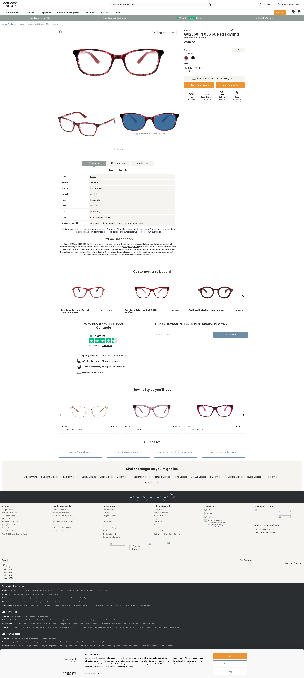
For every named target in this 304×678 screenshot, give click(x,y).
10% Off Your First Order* (60, 510)
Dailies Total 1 (47, 606)
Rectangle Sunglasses (96, 646)
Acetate (94, 194)
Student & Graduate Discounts (63, 519)
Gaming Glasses (235, 477)
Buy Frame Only (230, 85)
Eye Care (105, 12)
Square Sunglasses (113, 646)
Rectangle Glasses (81, 620)
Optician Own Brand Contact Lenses (167, 534)
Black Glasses (123, 477)
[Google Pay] (285, 517)
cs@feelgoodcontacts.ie (216, 517)
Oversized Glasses (92, 624)
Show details (90, 673)
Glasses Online (30, 477)
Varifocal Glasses (162, 477)
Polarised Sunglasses (35, 642)
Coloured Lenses (52, 594)
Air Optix (55, 602)
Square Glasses (254, 477)
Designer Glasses (142, 477)
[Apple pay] (285, 512)
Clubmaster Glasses (113, 620)
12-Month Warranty (265, 18)
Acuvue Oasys (36, 606)
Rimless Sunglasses (67, 642)
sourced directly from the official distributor (111, 229)
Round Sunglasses (65, 646)
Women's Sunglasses (33, 638)
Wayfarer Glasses (97, 620)
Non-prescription (136, 223)
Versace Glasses (273, 477)
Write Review (230, 334)
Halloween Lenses (70, 598)
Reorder (280, 12)
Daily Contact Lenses (16, 590)
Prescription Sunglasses (68, 12)
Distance (94, 223)
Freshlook (47, 602)
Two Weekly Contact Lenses (75, 590)
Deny (230, 672)
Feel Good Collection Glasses (20, 627)
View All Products (145, 606)
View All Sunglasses (167, 646)
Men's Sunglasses (17, 638)
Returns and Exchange (162, 516)
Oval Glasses (54, 620)
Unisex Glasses (43, 616)
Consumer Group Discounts (62, 522)
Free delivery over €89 (39, 18)
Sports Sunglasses (51, 642)
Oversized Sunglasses (100, 642)
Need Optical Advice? (292, 4)
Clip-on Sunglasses (83, 642)
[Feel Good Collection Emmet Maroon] (216, 278)
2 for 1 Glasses (108, 522)
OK (230, 656)
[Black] (193, 58)
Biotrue (74, 602)
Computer (122, 223)
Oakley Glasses (89, 477)
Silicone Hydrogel (84, 598)
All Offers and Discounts (61, 531)
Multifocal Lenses (38, 594)
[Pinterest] (165, 498)
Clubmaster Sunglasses (150, 646)
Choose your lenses (199, 85)
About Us (157, 528)
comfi (12, 602)
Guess (93, 176)
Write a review (200, 37)
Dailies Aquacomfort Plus (63, 606)
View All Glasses (148, 624)
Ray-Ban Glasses (70, 477)
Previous (158, 335)
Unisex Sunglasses (49, 638)
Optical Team (159, 525)
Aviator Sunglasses (16, 646)
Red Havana (96, 188)
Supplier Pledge (7, 528)
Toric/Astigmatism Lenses (21, 594)
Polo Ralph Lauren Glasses (84, 627)
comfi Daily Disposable (20, 606)
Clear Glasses (106, 477)
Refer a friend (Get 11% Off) (61, 528)
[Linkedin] (159, 498)
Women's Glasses (29, 616)
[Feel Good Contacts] (9, 4)
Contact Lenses (12, 12)
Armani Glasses (152, 482)
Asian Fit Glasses (134, 624)
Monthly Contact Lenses (34, 590)
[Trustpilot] (117, 545)
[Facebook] (131, 498)
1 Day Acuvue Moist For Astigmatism (101, 606)
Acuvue (18, 602)
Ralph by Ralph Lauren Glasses (124, 627)
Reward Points (57, 525)
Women (94, 182)
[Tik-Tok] (172, 495)
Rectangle (95, 200)
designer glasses (131, 246)
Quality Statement (8, 525)
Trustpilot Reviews (8, 510)
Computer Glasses (34, 624)
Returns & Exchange (237, 99)
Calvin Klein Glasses (160, 627)
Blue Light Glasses (49, 477)
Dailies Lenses (28, 602)
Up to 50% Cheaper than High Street (14, 534)
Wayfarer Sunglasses (49, 646)
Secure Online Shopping (10, 531)
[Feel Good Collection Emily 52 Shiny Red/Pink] (152, 278)
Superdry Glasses (66, 627)
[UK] (5, 571)
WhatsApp (211, 513)
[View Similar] (237, 30)
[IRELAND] (11, 573)
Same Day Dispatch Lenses (41, 598)
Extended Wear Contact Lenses (97, 590)
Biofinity (38, 602)
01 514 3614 (211, 510)
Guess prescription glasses (117, 252)
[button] (243, 296)
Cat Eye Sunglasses (32, 646)
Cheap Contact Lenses (21, 598)
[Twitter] (138, 498)
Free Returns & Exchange (114, 18)
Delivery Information (161, 513)
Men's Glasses (180, 477)
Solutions (90, 12)
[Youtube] (152, 498)
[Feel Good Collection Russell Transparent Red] (88, 278)
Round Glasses (42, 620)
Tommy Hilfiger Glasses (103, 627)
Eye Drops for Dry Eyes (110, 534)
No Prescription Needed (10, 522)
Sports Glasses (78, 624)
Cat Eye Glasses (198, 477)
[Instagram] (145, 498)
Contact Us (158, 510)
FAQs (155, 519)
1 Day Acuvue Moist (80, 606)
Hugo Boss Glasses (143, 627)
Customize (228, 664)
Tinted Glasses (217, 477)
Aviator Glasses (15, 620)
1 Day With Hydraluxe (130, 606)
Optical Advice (159, 522)
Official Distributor (8, 519)
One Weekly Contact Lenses (54, 590)
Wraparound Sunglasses (130, 646)
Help (118, 12)
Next (168, 335)
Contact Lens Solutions (111, 537)
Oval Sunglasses (80, 646)
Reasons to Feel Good (10, 513)
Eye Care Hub (158, 531)
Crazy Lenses (56, 598)
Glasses (30, 12)
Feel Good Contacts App (10, 516)
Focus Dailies (65, 602)
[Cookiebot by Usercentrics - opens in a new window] (69, 673)
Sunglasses (45, 12)
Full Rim (93, 205)
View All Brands (84, 602)
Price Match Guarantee (60, 513)
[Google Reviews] (135, 549)
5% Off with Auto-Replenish (62, 516)
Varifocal (104, 223)
